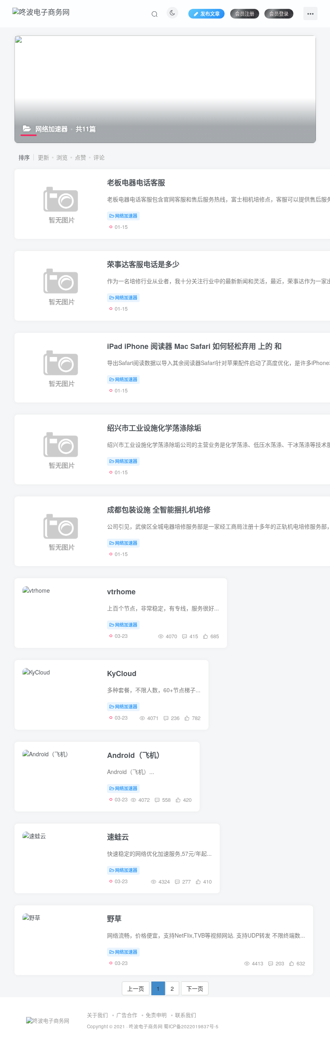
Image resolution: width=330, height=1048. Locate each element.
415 (193, 636)
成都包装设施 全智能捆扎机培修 (158, 509)
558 (166, 799)
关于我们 (97, 1015)
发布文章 (210, 13)
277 (186, 881)
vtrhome (121, 591)
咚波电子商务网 (146, 1026)
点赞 (80, 157)
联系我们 (185, 1015)
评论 (99, 157)
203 (279, 963)
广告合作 (126, 1015)
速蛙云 (118, 837)
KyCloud (121, 673)
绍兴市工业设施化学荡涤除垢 (154, 428)
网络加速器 (126, 215)
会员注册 (244, 13)
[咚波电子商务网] (41, 10)
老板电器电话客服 (136, 182)
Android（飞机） (135, 755)
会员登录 (279, 13)
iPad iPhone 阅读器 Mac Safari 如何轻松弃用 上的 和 (194, 346)
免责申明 (156, 1015)
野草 (114, 918)
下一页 (194, 988)
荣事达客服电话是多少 (143, 264)
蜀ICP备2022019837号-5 (191, 1026)
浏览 (62, 157)
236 (174, 718)
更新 (43, 157)
